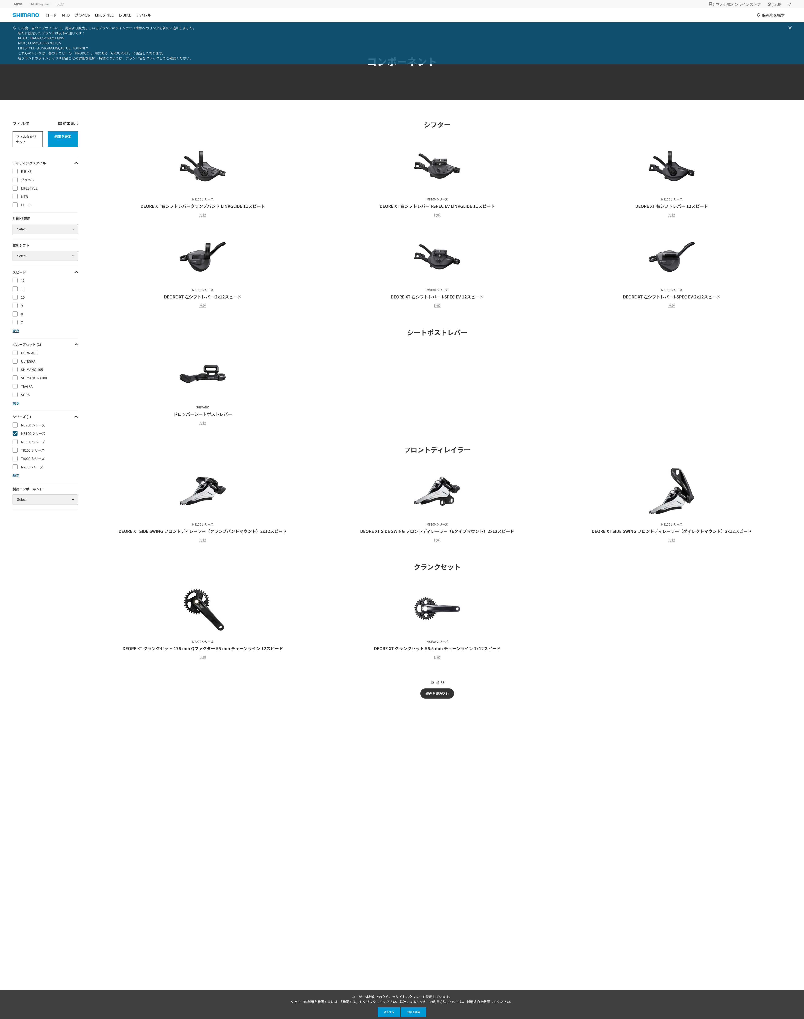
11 (23, 288)
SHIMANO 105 (32, 369)
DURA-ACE (29, 352)
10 (23, 297)
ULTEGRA (28, 361)
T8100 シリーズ (33, 450)
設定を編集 (413, 1012)
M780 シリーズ (32, 466)
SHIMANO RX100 (34, 377)
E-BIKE (125, 15)
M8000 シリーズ (33, 441)
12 (23, 280)
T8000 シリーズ (33, 458)
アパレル (143, 15)
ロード (51, 15)
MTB (66, 15)
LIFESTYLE (104, 15)
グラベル (82, 15)
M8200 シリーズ (33, 424)
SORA (25, 394)
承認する (389, 1012)
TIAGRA (27, 386)
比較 (202, 214)
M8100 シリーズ (33, 433)
